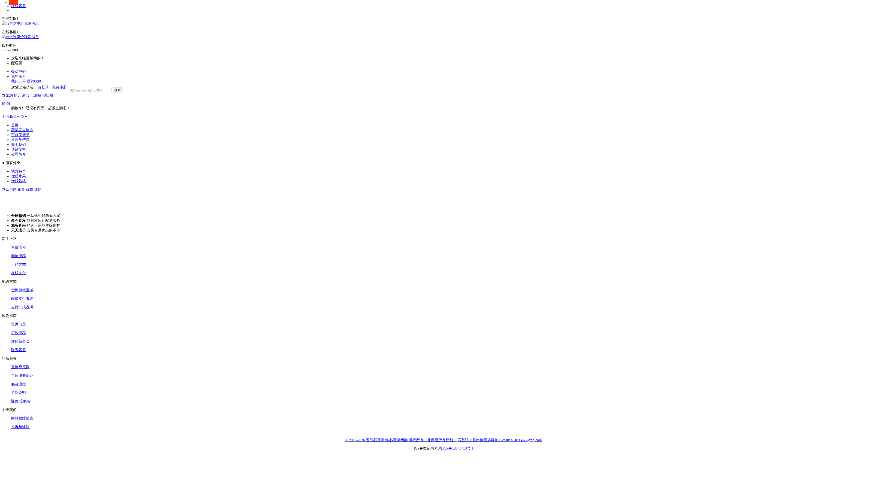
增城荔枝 (18, 181)
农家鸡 (7, 95)
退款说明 (18, 393)
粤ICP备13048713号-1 (456, 448)
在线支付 (18, 273)
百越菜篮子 (20, 135)
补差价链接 (20, 140)
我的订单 (18, 81)
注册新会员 (20, 341)
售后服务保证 (22, 375)
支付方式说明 (22, 307)
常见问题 (18, 324)
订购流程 (18, 333)
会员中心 (18, 71)
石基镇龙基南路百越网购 (478, 440)
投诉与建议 (20, 427)
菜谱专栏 (18, 149)
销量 (21, 190)
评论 (38, 190)
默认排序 (9, 190)
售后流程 (18, 247)
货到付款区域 (22, 290)
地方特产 (18, 171)
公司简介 (18, 154)
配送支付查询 (22, 299)
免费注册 (59, 87)
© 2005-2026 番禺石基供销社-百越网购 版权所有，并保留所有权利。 (401, 440)
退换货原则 (20, 367)
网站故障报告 (22, 418)
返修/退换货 (20, 401)
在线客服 (18, 6)
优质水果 (18, 176)
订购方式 (18, 264)
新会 (26, 95)
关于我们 (18, 144)
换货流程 (18, 384)
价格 (29, 190)
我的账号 (18, 76)
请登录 (43, 87)
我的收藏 (34, 81)
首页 (14, 125)
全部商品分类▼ (15, 117)
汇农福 (36, 95)
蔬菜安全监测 (22, 130)
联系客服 (18, 350)
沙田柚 (48, 95)
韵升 (17, 95)
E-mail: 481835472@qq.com (520, 440)
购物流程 (18, 256)
